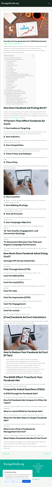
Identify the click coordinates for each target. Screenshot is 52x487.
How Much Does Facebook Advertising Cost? (15, 77)
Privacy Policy (38, 467)
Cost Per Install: (10, 88)
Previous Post (5, 453)
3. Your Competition (10, 63)
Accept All (26, 481)
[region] (17, 477)
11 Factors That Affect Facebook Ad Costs (14, 59)
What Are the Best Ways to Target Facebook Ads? (16, 100)
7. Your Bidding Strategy (11, 69)
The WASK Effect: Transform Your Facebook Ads (15, 93)
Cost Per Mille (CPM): (11, 81)
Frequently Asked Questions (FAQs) (13, 95)
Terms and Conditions (38, 466)
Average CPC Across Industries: (12, 78)
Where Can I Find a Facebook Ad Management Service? (17, 102)
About (38, 471)
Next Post (47, 453)
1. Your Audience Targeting (11, 60)
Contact (38, 469)
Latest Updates (8, 43)
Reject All (17, 481)
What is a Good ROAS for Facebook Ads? (14, 99)
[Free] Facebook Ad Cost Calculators (13, 90)
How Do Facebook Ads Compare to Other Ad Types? (16, 98)
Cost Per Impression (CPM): (12, 85)
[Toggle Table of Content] (32, 56)
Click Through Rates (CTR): (12, 80)
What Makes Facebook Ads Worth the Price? (15, 103)
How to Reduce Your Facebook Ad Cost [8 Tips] (15, 91)
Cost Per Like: (9, 84)
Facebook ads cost (15, 117)
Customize (9, 481)
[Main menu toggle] (49, 3)
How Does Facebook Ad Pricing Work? (13, 57)
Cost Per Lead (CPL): (10, 82)
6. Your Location (10, 68)
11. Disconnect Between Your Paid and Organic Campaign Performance (20, 75)
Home (38, 464)
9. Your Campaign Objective (12, 72)
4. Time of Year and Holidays (12, 65)
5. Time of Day (9, 66)
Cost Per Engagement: (11, 87)
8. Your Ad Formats (10, 71)
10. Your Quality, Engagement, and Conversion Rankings (18, 74)
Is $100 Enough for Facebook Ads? (13, 96)
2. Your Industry (10, 62)
